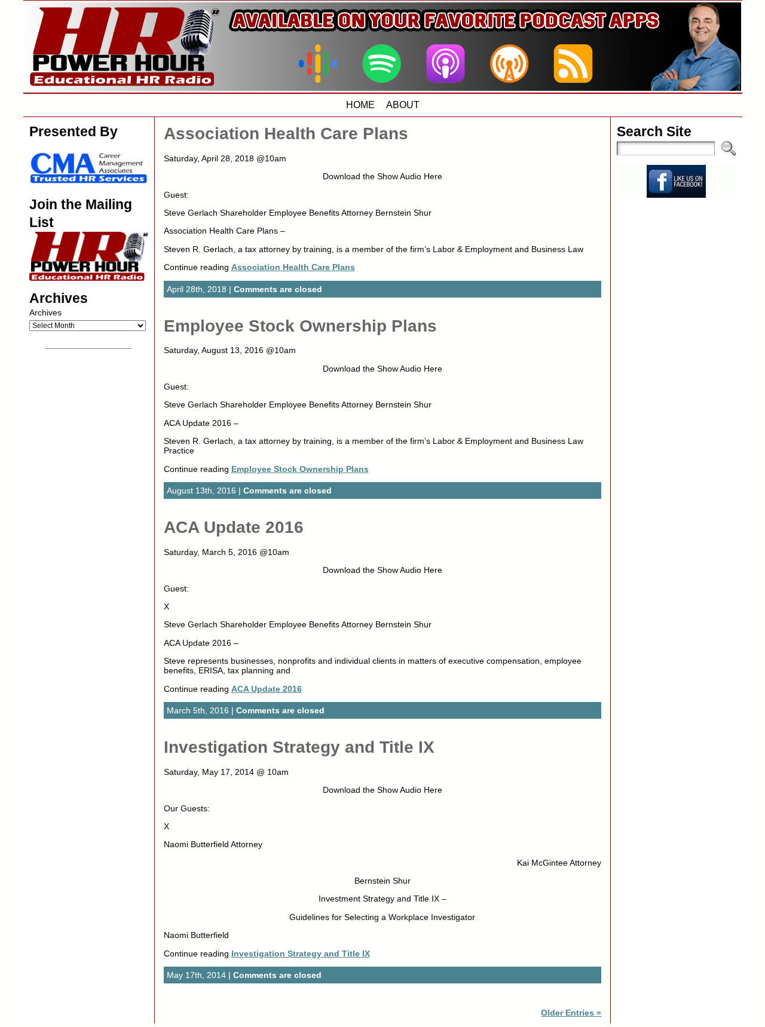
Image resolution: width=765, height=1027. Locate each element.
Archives (45, 312)
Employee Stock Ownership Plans (300, 326)
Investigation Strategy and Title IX (299, 747)
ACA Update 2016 (234, 527)
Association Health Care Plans (286, 133)
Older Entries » (571, 1012)
